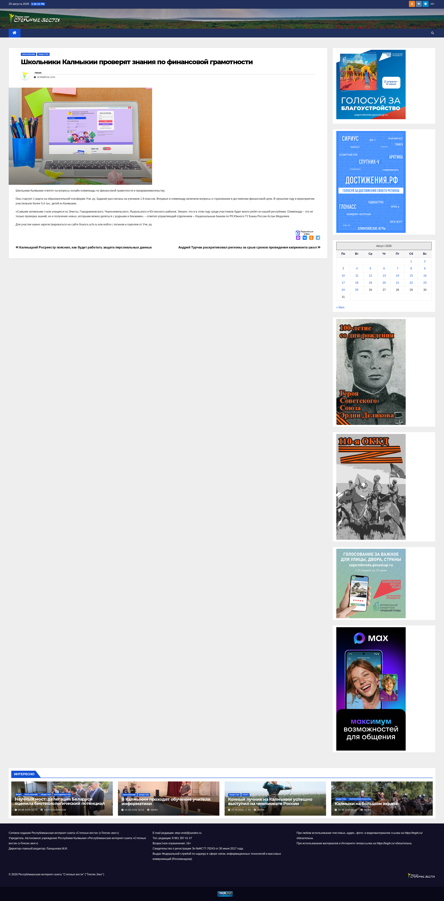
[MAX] (298, 238)
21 (397, 282)
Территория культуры (360, 799)
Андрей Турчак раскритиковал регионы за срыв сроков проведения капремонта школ (248, 247)
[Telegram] (318, 238)
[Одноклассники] (311, 238)
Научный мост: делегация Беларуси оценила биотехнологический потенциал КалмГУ (60, 803)
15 (411, 275)
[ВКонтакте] (304, 238)
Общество (43, 54)
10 (343, 275)
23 (424, 282)
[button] (432, 33)
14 (397, 275)
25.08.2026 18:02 (134, 810)
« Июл (340, 307)
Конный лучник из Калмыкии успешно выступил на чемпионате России (270, 801)
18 (356, 282)
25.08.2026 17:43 (241, 810)
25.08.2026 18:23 (27, 810)
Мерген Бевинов (55, 810)
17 (343, 282)
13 (384, 275)
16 (424, 275)
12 (370, 275)
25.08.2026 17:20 (347, 810)
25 (356, 289)
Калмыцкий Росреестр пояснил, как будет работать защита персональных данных (85, 247)
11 (356, 275)
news (38, 72)
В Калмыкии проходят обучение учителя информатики (165, 801)
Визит (19, 795)
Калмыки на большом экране (366, 803)
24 (343, 289)
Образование (28, 54)
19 (370, 282)
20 (384, 282)
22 (411, 282)
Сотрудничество (62, 795)
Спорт (245, 795)
